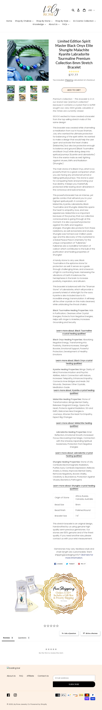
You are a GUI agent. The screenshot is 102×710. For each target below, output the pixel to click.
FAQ (21, 675)
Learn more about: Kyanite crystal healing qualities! (74, 392)
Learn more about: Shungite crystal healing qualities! (74, 487)
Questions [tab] (22, 638)
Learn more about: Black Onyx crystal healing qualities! (74, 362)
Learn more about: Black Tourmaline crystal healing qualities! (74, 332)
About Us (11, 675)
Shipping (69, 80)
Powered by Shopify (38, 704)
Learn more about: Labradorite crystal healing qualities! (74, 454)
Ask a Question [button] (70, 633)
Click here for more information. (79, 556)
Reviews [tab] (6, 638)
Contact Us (43, 675)
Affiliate (30, 675)
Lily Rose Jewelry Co (22, 704)
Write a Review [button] (92, 633)
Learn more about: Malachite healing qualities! (74, 425)
